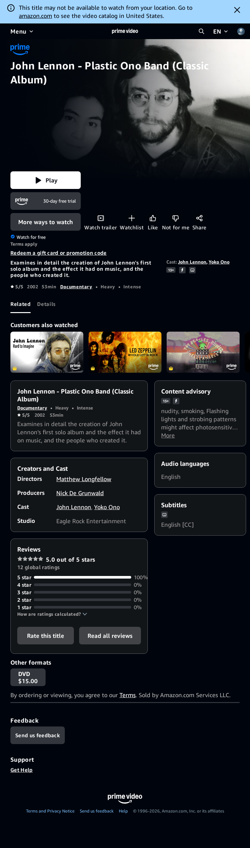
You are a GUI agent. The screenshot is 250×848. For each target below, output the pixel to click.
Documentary (76, 286)
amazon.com (35, 15)
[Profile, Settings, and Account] (241, 31)
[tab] (20, 304)
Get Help (21, 770)
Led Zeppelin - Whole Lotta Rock (125, 352)
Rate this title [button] (45, 635)
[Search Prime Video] (201, 31)
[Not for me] (175, 218)
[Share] (199, 218)
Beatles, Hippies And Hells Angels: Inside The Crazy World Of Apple (203, 352)
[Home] (125, 31)
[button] (45, 180)
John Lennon (192, 262)
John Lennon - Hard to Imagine (46, 352)
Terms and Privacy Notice (50, 810)
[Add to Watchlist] (131, 218)
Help (123, 810)
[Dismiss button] (237, 10)
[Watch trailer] (100, 218)
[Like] (152, 218)
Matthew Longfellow (83, 478)
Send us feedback (97, 810)
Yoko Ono (219, 262)
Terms (127, 694)
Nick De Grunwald (80, 492)
